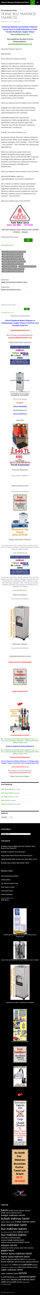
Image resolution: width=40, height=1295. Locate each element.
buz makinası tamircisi (7, 1232)
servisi (23, 1273)
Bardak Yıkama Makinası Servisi (11, 288)
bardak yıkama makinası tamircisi (20, 1210)
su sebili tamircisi (7, 1277)
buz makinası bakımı (14, 1228)
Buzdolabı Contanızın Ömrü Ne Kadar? (13, 852)
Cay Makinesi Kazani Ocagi (9, 883)
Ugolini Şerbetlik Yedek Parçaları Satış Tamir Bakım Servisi (19, 859)
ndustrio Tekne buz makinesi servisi (14, 261)
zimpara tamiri (26, 1282)
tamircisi (24, 1276)
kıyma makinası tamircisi (30, 1262)
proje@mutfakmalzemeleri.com (20, 44)
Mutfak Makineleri (7, 894)
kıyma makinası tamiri (6, 1264)
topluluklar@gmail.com (20, 410)
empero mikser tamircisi (9, 1242)
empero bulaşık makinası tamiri (12, 256)
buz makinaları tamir (14, 1224)
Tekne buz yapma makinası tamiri (13, 271)
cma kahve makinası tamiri (11, 1238)
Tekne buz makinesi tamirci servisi (13, 268)
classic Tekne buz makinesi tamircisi (14, 251)
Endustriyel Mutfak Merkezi (9, 876)
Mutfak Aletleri (5, 880)
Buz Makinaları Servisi (9, 10)
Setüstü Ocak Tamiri (7, 804)
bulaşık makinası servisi (13, 1215)
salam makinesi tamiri (9, 1273)
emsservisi (16, 21)
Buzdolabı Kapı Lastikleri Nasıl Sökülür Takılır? (15, 863)
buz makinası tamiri (21, 1232)
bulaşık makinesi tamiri (25, 1222)
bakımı (4, 1210)
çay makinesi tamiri (6, 1284)
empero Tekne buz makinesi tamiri (13, 259)
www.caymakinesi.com (20, 553)
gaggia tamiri (7, 1250)
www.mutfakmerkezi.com (20, 34)
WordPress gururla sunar (7, 1292)
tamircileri (16, 1277)
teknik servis (5, 1279)
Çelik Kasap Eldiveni (7, 789)
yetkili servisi (16, 1282)
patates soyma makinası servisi (9, 1267)
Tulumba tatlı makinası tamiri (22, 1280)
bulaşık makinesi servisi (8, 1222)
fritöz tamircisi (29, 1248)
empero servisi (9, 1245)
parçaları (28, 1264)
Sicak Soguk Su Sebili (7, 887)
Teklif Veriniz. (5, 900)
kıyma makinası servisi (10, 1262)
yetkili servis (6, 1282)
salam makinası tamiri (10, 266)
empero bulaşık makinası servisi (13, 254)
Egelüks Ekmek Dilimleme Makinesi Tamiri (14, 281)
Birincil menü (37, 2)
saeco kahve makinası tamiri (28, 1267)
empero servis (24, 1242)
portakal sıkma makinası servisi (13, 264)
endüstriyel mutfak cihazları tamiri (12, 1248)
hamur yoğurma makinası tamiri (12, 1259)
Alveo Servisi (5, 800)
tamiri (32, 1276)
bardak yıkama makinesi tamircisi (11, 1213)
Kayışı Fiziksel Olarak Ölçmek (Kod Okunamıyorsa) (16, 855)
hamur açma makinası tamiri (16, 1253)
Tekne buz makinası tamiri (27, 266)
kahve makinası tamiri (30, 1259)
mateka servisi (17, 1265)
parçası (35, 1265)
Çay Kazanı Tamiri (6, 797)
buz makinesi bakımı (13, 1235)
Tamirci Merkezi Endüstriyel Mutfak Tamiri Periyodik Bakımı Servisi (15, 2)
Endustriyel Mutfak (7, 891)
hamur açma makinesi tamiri (15, 1256)
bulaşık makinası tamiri (15, 1218)
